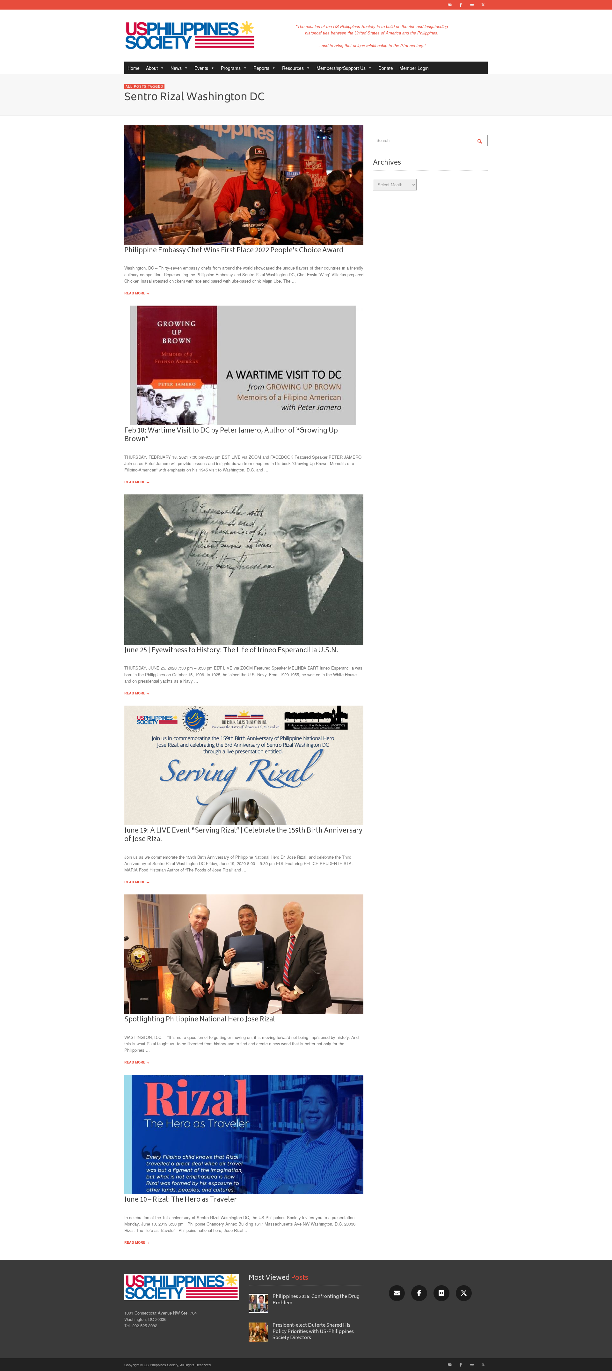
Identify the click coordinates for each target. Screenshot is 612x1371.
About (152, 68)
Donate (385, 68)
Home (133, 68)
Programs (231, 68)
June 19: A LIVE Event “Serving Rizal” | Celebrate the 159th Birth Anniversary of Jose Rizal (243, 835)
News (176, 68)
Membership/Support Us (341, 68)
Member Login (414, 68)
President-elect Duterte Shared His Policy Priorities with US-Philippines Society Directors (313, 1332)
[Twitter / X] (483, 5)
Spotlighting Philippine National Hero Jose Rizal (199, 1020)
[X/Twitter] (464, 1293)
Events (201, 68)
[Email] (449, 5)
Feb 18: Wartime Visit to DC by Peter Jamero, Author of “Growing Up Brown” (231, 435)
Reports (261, 68)
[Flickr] (472, 5)
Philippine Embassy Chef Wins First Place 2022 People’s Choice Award (233, 250)
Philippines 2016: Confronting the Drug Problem (316, 1300)
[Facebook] (460, 5)
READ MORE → (136, 293)
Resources (293, 68)
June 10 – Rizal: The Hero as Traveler (180, 1200)
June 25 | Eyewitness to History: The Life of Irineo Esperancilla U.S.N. (231, 650)
